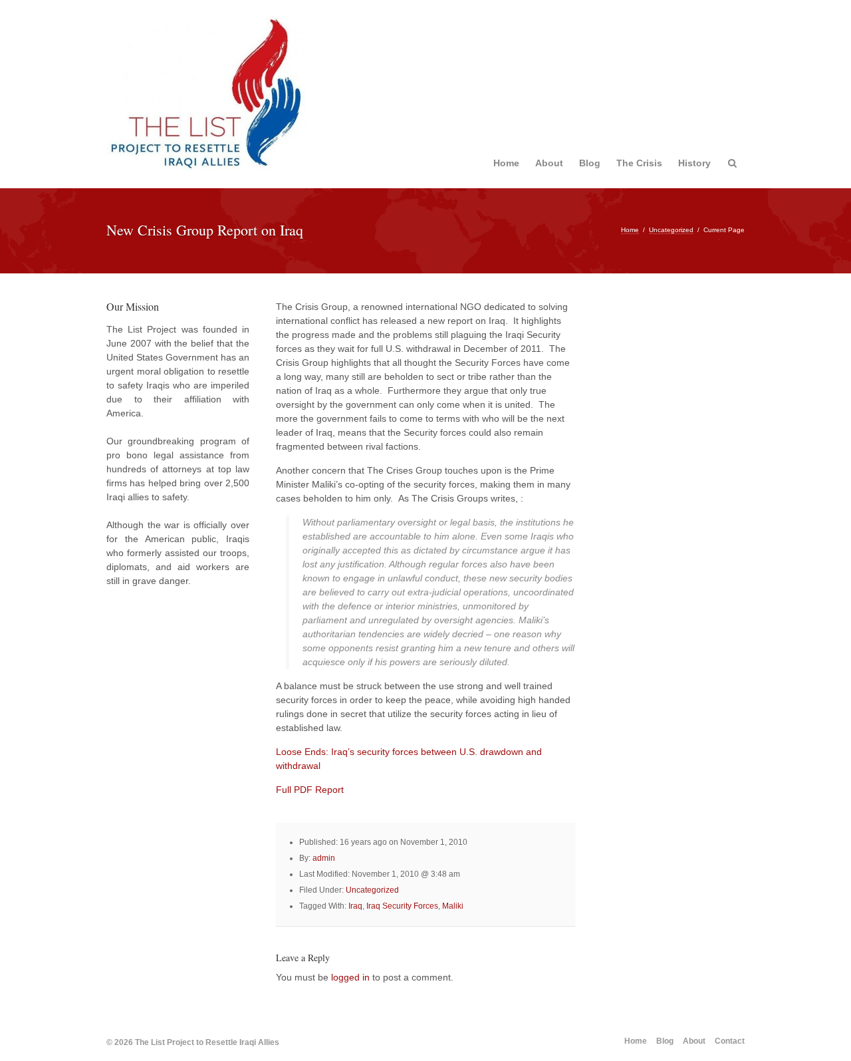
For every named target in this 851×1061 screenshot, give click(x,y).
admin (323, 858)
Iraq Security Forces (402, 906)
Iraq (355, 906)
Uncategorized (671, 229)
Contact (730, 1041)
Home (506, 163)
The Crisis (639, 163)
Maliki (452, 906)
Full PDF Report (310, 789)
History (694, 163)
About (549, 163)
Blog (589, 163)
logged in (350, 977)
